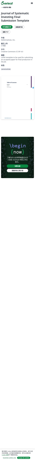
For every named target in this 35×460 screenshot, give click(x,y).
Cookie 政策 (5, 455)
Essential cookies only (9, 458)
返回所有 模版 (6, 7)
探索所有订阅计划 (17, 171)
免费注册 (17, 166)
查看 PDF (6, 32)
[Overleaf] (7, 3)
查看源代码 (19, 27)
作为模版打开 (7, 27)
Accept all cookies (23, 458)
